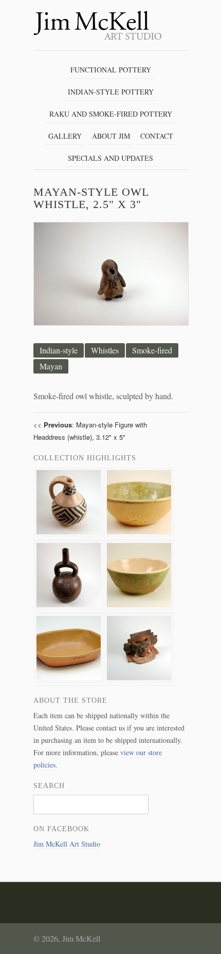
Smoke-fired (152, 350)
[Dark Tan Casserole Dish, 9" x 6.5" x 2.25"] (68, 681)
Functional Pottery (110, 69)
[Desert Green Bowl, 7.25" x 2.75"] (139, 535)
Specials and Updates (110, 158)
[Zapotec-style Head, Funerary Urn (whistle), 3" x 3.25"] (139, 681)
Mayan (51, 366)
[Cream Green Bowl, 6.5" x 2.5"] (139, 608)
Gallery (65, 136)
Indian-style (59, 350)
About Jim (111, 136)
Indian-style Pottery (111, 92)
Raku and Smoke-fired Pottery (110, 114)
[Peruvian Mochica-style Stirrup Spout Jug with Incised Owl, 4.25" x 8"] (68, 608)
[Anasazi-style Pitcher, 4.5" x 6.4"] (68, 535)
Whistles (105, 350)
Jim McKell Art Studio (66, 844)
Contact (156, 136)
